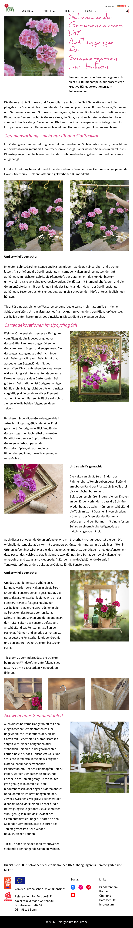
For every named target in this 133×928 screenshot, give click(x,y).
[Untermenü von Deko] (73, 11)
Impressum (106, 904)
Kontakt (104, 891)
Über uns (105, 896)
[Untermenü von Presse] (95, 11)
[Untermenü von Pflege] (54, 11)
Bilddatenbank (108, 887)
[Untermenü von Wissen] (32, 11)
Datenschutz (107, 900)
